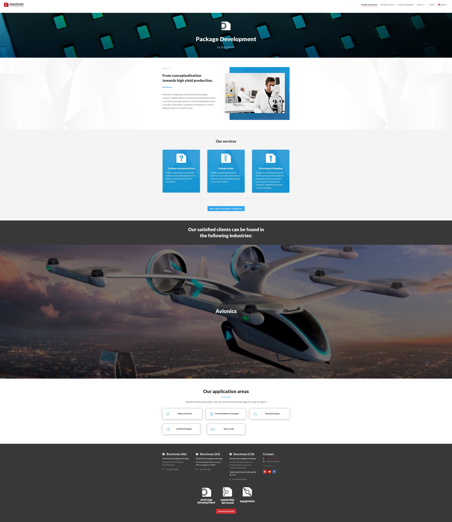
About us (420, 5)
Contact (432, 5)
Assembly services (387, 5)
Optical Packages (272, 413)
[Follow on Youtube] (269, 472)
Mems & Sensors (185, 413)
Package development (369, 5)
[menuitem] (443, 6)
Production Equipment (405, 5)
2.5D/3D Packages (184, 429)
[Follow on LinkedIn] (265, 472)
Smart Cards (229, 429)
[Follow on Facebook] (274, 472)
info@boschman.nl (272, 459)
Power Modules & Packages (227, 413)
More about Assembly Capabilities (226, 208)
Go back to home (226, 511)
